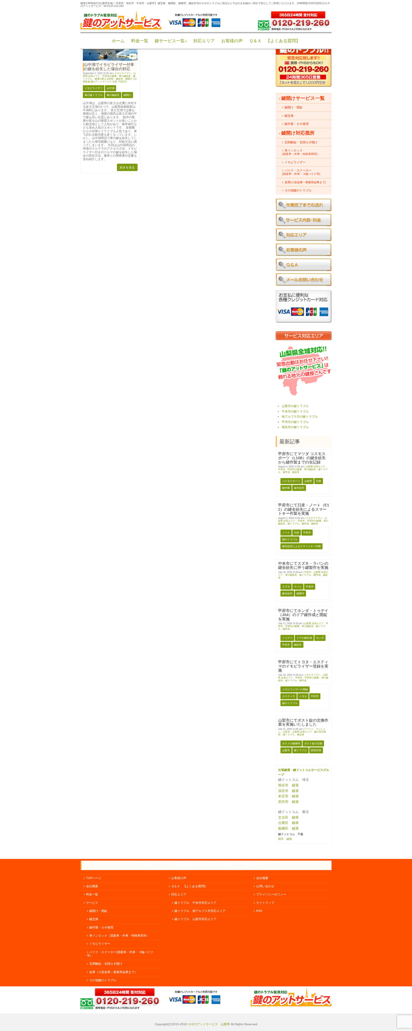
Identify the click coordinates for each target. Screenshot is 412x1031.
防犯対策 (316, 750)
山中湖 (110, 88)
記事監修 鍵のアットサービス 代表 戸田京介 (110, 80)
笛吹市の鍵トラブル (295, 427)
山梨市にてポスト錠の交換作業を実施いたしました (303, 722)
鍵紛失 (119, 78)
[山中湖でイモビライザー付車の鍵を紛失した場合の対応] (110, 59)
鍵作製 (286, 487)
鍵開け (128, 78)
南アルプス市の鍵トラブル (300, 416)
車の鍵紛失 (125, 76)
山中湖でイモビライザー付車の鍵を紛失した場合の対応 (109, 66)
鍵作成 (286, 472)
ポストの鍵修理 (291, 743)
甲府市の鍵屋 (109, 76)
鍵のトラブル (290, 539)
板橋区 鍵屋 (288, 828)
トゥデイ (287, 637)
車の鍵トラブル (94, 95)
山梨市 (286, 731)
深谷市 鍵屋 (288, 791)
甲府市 (281, 469)
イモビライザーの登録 (295, 689)
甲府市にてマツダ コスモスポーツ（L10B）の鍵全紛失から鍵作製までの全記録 (302, 458)
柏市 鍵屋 (285, 838)
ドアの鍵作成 (304, 637)
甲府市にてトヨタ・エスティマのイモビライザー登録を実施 (303, 666)
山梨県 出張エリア (315, 466)
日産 (296, 532)
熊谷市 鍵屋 (288, 785)
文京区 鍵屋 (288, 817)
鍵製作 (300, 593)
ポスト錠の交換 (313, 743)
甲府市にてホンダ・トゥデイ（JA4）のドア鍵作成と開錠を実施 (303, 615)
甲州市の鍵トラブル (295, 422)
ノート (286, 532)
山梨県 (308, 481)
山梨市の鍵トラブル (295, 406)
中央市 (307, 572)
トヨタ (303, 696)
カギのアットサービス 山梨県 (208, 1024)
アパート (309, 729)
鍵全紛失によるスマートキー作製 (301, 546)
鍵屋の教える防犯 (104, 78)
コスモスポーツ (291, 481)
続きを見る (127, 167)
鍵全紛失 (299, 487)
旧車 (318, 481)
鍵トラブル (293, 523)
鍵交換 (300, 734)
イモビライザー (123, 73)
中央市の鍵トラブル (295, 411)
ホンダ (320, 637)
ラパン (298, 586)
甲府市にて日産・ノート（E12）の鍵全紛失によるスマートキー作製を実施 (303, 509)
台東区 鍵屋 (288, 823)
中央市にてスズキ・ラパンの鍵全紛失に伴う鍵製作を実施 (303, 565)
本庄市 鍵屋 (288, 796)
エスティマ (288, 696)
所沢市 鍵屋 (289, 802)
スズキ (286, 586)
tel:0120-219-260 (114, 6)
